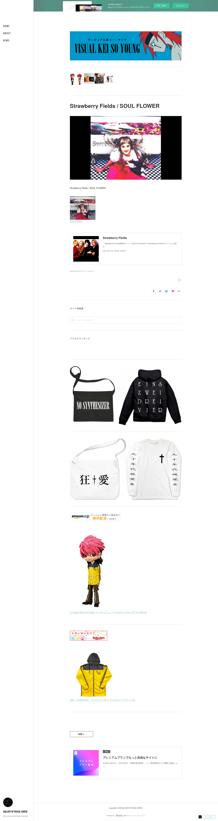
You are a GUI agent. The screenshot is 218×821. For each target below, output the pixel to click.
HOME (6, 26)
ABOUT (7, 33)
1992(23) (90, 271)
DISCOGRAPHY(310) (78, 271)
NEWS (6, 40)
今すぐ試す (161, 5)
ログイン (181, 5)
